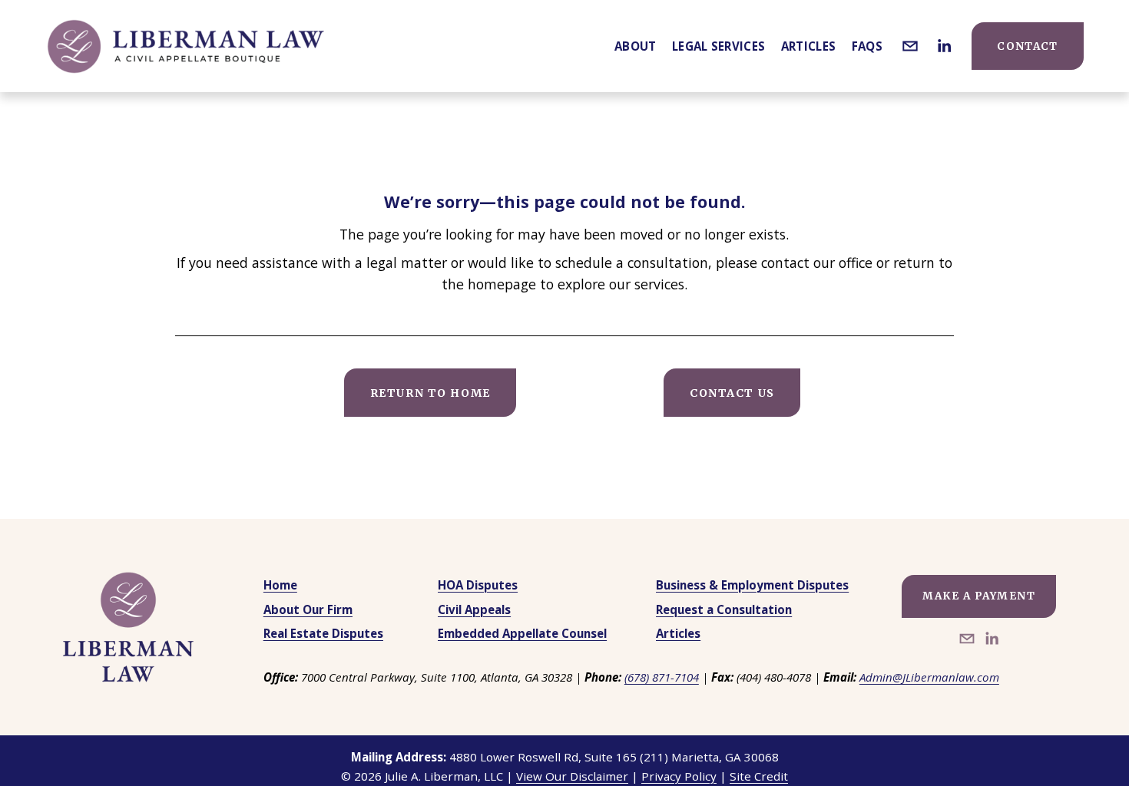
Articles (808, 46)
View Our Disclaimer (572, 776)
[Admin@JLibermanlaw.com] (910, 46)
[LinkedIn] (944, 46)
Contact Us (732, 393)
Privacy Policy (679, 776)
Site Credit (759, 776)
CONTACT (1027, 46)
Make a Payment (978, 596)
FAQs (867, 46)
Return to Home (430, 393)
